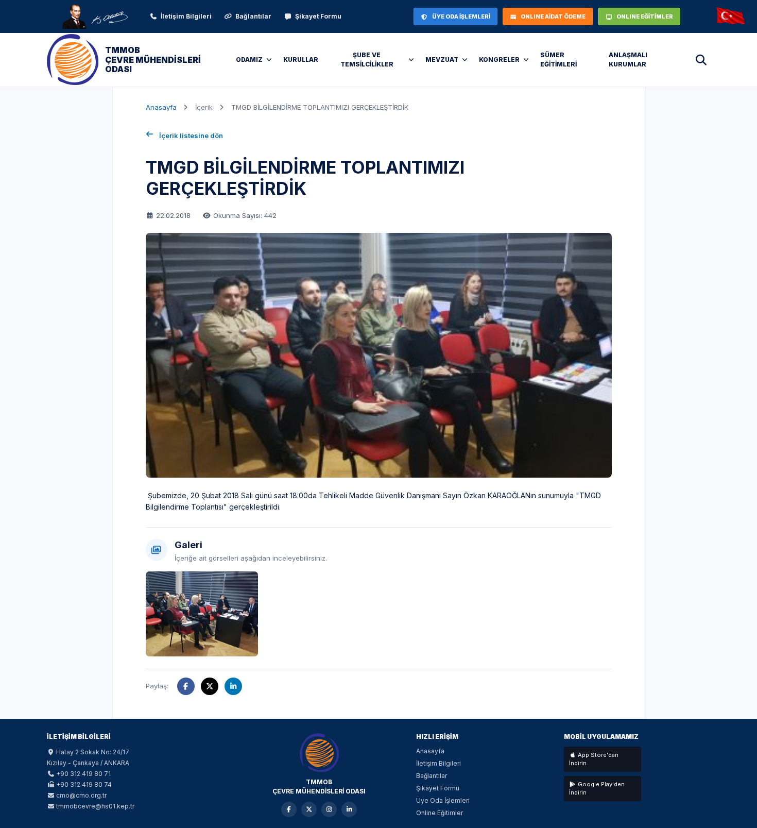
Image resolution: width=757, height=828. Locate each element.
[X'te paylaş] (209, 686)
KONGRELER (499, 59)
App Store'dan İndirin (593, 759)
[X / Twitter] (309, 809)
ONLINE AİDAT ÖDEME (553, 16)
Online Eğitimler (439, 813)
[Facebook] (289, 809)
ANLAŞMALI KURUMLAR (628, 59)
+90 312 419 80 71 (83, 774)
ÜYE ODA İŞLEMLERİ (461, 16)
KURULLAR (300, 59)
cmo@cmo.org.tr (81, 795)
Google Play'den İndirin (597, 789)
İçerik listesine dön (191, 135)
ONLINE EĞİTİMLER (644, 16)
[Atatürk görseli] (94, 16)
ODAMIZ (249, 59)
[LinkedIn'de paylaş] (233, 686)
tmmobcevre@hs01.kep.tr (95, 806)
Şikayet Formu (318, 16)
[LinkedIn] (349, 809)
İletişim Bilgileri (186, 16)
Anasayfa (161, 107)
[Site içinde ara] (701, 59)
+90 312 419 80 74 (84, 784)
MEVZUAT (441, 59)
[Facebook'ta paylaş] (186, 686)
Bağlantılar (253, 16)
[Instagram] (329, 809)
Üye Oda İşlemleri (443, 800)
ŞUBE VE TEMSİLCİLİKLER (366, 59)
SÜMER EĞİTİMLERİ (558, 59)
